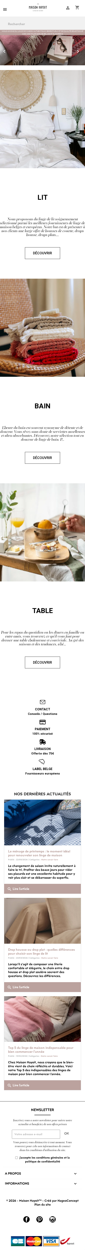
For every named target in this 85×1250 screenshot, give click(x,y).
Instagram (52, 1219)
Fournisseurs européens (42, 773)
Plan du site (42, 1204)
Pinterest (39, 1219)
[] (83, 26)
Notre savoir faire (49, 859)
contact (42, 709)
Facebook (26, 1219)
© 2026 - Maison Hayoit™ (24, 1201)
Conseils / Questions (42, 714)
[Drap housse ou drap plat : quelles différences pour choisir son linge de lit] (42, 921)
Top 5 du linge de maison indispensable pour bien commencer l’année (40, 1050)
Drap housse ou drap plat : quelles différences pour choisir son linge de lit (41, 951)
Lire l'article (18, 889)
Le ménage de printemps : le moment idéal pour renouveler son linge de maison (39, 853)
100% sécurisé (42, 733)
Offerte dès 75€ (42, 753)
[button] (6, 50)
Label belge (42, 769)
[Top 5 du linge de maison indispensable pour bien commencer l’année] (42, 1019)
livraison (42, 749)
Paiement (42, 729)
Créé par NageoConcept (61, 1201)
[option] (42, 50)
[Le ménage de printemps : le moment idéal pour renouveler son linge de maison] (42, 822)
